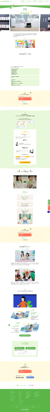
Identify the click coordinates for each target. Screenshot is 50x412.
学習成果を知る (12, 400)
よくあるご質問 (46, 1)
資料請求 (36, 393)
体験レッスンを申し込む (25, 98)
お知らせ (27, 393)
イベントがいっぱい (13, 397)
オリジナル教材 (12, 396)
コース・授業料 (28, 1)
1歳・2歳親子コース (21, 393)
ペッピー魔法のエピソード (34, 1)
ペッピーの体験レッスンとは (40, 1)
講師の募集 (27, 397)
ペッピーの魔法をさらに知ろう (25, 335)
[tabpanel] (24, 22)
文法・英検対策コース (21, 400)
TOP (10, 390)
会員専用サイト (11, 1)
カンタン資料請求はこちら (25, 103)
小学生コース (20, 396)
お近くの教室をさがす (28, 394)
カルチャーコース (20, 404)
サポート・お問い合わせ (37, 394)
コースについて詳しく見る (25, 162)
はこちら (31, 377)
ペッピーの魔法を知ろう (22, 1)
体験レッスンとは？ (26, 101)
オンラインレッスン (21, 401)
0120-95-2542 (20, 377)
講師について (12, 393)
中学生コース (20, 397)
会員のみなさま (36, 396)
